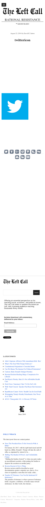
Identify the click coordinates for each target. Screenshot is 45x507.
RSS (41, 499)
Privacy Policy (31, 499)
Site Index (3, 502)
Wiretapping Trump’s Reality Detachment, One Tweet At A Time (22, 395)
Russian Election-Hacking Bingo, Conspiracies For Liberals (22, 375)
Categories (17, 499)
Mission (19, 496)
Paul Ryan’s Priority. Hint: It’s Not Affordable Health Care (22, 380)
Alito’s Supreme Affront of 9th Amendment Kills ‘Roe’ (23, 361)
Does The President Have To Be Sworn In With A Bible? (21, 444)
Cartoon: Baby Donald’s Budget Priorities (18, 372)
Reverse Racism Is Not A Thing (15, 466)
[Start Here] (4, 496)
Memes (36, 496)
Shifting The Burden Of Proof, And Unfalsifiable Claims (21, 456)
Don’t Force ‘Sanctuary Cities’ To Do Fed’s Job (20, 384)
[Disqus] (22, 189)
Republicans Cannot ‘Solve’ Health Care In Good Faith (23, 391)
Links (37, 499)
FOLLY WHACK (9, 434)
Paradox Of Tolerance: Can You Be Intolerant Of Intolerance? (21, 476)
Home (9, 496)
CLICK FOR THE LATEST (23, 24)
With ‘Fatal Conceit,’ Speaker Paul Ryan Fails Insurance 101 (23, 388)
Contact (3, 499)
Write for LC (9, 499)
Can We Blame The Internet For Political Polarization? (23, 369)
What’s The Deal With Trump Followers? (18, 364)
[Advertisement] (22, 68)
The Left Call (26, 492)
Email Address (9, 323)
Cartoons (30, 496)
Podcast (41, 496)
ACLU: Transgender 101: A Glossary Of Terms (20, 399)
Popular (23, 499)
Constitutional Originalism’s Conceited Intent (20, 366)
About (14, 496)
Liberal (25, 496)
